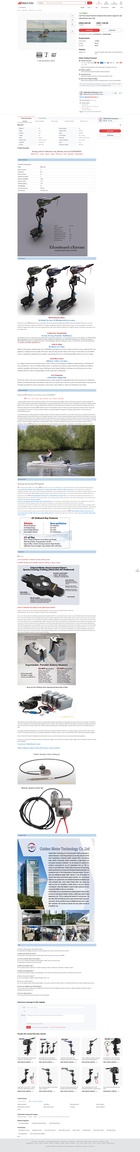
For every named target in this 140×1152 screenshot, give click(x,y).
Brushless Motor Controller (24, 1107)
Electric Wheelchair (100, 1107)
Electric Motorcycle (74, 1104)
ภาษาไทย (94, 1143)
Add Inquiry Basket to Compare (47, 60)
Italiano (62, 1143)
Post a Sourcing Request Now (58, 1027)
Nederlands (73, 1143)
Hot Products (34, 1141)
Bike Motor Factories (37, 1130)
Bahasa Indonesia (110, 1143)
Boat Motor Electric (111, 1130)
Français (51, 1143)
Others (19, 1109)
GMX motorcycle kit (22, 1104)
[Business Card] (120, 124)
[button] (91, 121)
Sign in (121, 3)
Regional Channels (87, 1141)
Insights (106, 1141)
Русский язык (57, 1143)
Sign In (81, 111)
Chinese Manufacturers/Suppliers (52, 1141)
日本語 (86, 1143)
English (35, 1143)
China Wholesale (64, 1141)
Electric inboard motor (49, 1107)
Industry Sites (79, 1141)
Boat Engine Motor (23, 1133)
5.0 (104, 120)
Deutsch (67, 1143)
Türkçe (98, 1143)
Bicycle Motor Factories (24, 1130)
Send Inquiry (89, 30)
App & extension (104, 7)
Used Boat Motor (86, 1130)
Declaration (85, 1146)
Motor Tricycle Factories (50, 1130)
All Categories (22, 7)
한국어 (81, 1143)
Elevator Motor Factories (64, 1130)
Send (28, 1027)
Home (19, 10)
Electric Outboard (100, 1104)
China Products (41, 1141)
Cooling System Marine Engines (39, 1123)
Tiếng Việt (103, 1143)
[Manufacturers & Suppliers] (25, 2)
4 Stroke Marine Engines (54, 1123)
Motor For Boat (76, 1130)
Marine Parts (31, 10)
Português (46, 1143)
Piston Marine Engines (24, 1123)
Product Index (95, 1141)
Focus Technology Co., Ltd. (60, 1146)
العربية (78, 1143)
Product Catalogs (38, 1101)
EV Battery (72, 1107)
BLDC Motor (46, 1104)
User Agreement (78, 1146)
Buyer (89, 7)
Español (40, 1143)
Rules (121, 7)
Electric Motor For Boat (98, 1130)
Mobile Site (101, 1141)
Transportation (24, 10)
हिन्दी (89, 1143)
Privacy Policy (91, 1146)
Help (96, 7)
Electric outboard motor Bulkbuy (37, 1133)
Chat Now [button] (112, 30)
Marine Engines (39, 10)
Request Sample (107, 34)
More (19, 1136)
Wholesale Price (72, 1141)
